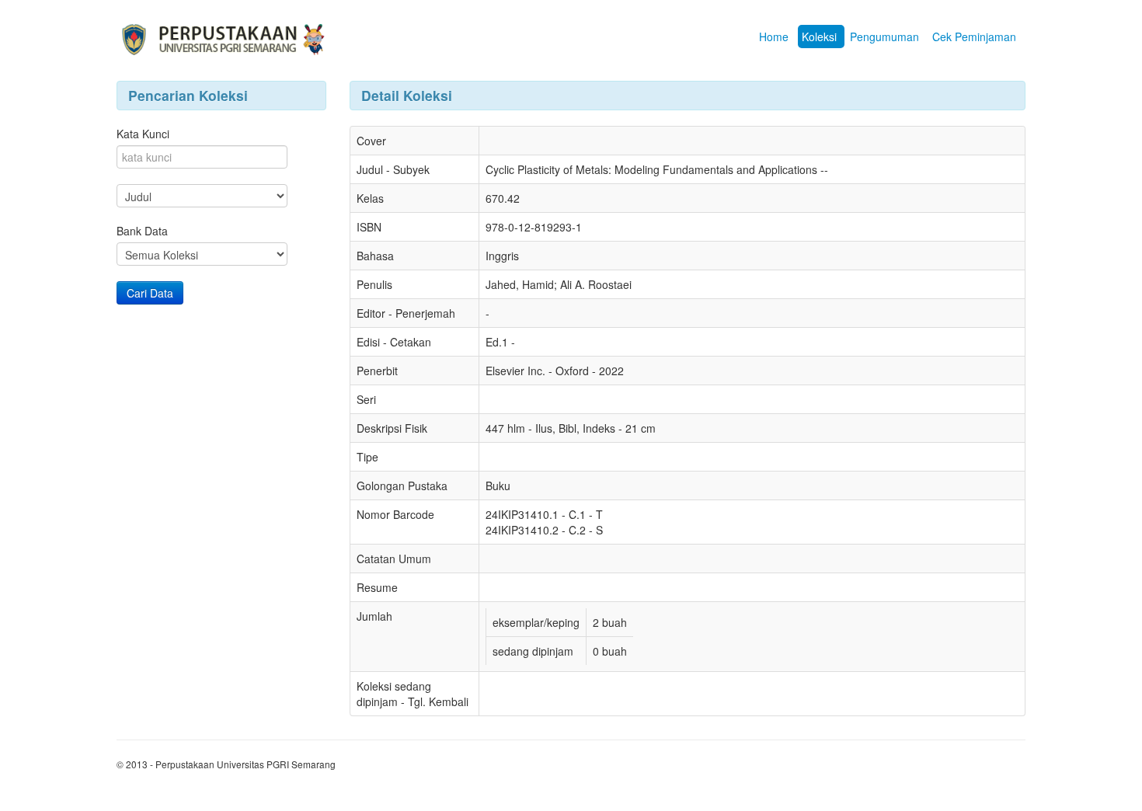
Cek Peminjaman (974, 36)
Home (774, 36)
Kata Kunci (143, 133)
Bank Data (142, 230)
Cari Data (150, 293)
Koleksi (819, 36)
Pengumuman (884, 36)
